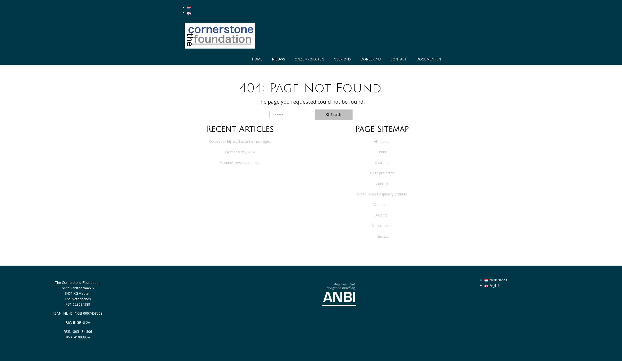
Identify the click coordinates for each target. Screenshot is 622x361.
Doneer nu (371, 59)
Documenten (428, 59)
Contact (398, 59)
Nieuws (278, 59)
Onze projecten (309, 59)
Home (257, 59)
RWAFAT (382, 215)
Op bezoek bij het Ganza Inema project (240, 141)
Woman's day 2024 (240, 152)
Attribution (382, 141)
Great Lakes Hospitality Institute (382, 194)
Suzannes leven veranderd (239, 162)
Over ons (342, 59)
